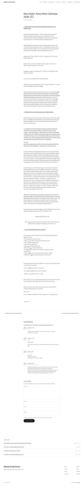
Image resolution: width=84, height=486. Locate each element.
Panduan (64, 2)
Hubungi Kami (51, 2)
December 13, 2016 (31, 363)
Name (25, 401)
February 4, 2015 (30, 351)
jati (27, 19)
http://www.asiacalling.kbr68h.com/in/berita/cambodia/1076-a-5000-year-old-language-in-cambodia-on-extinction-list (41, 145)
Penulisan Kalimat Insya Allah (12, 451)
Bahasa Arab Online (9, 2)
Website (25, 412)
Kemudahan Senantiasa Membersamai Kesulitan (17, 443)
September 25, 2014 (31, 327)
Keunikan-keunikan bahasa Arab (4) (13, 313)
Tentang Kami (77, 2)
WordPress (78, 482)
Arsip (41, 2)
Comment (26, 386)
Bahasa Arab (26, 301)
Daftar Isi (45, 2)
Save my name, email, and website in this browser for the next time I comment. (38, 417)
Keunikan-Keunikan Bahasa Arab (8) (14, 447)
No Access (58, 2)
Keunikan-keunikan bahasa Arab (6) (70, 313)
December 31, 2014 (31, 338)
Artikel (30, 19)
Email (25, 406)
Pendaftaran (70, 2)
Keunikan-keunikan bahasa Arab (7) (14, 454)
